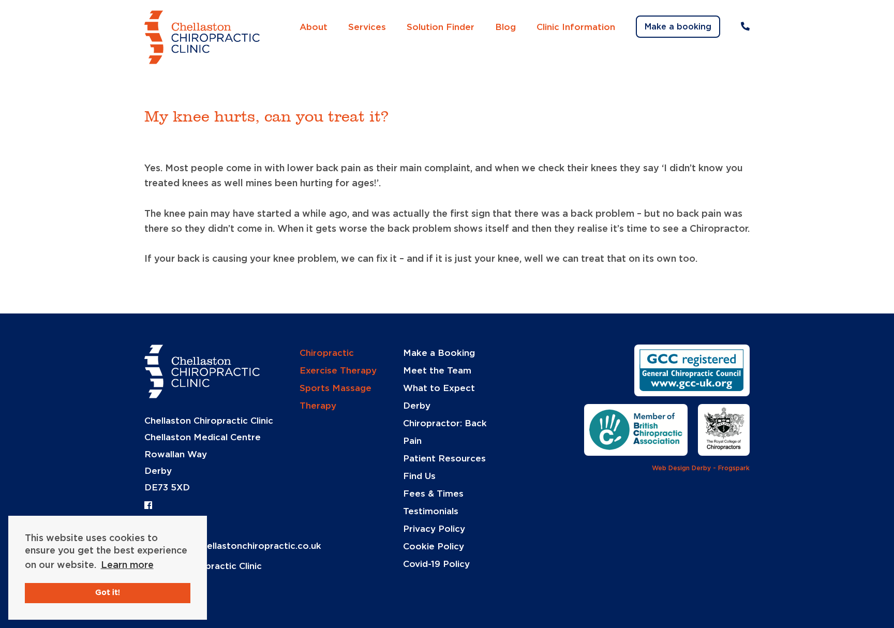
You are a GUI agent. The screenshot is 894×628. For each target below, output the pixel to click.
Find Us (419, 476)
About (313, 27)
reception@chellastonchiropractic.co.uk (232, 546)
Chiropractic (327, 353)
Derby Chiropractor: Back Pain (445, 423)
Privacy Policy (434, 529)
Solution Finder (440, 27)
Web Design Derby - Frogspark (701, 468)
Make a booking (678, 27)
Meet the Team (437, 370)
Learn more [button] (127, 565)
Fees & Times (433, 493)
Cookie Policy (433, 546)
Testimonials (430, 511)
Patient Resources (444, 458)
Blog (505, 27)
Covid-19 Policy (436, 564)
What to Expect (439, 388)
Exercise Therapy (338, 370)
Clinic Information (576, 27)
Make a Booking (439, 353)
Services (367, 27)
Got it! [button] (107, 592)
